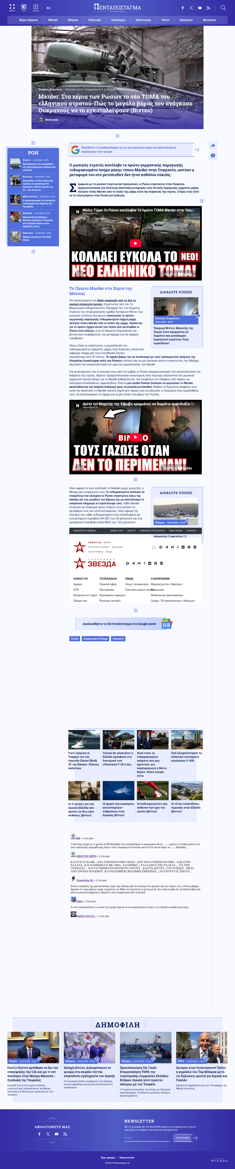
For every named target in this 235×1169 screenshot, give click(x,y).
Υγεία (165, 20)
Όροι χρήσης (108, 1157)
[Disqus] (135, 875)
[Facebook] (182, 8)
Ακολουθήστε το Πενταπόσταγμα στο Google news (119, 624)
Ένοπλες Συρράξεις (50, 89)
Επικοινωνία (127, 1157)
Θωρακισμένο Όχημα (95, 638)
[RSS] (208, 8)
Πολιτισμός (143, 20)
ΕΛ (48, 8)
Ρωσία (74, 638)
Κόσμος (73, 20)
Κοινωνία (209, 20)
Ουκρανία (118, 638)
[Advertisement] (135, 688)
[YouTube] (200, 8)
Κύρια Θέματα (28, 20)
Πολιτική (95, 20)
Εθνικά (53, 20)
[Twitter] (191, 8)
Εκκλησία (186, 20)
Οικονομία (118, 20)
